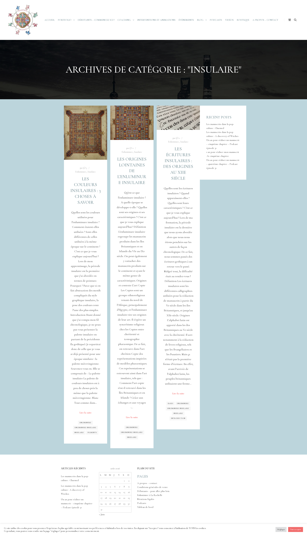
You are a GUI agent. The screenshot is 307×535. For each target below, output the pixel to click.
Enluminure (81, 171)
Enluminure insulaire (85, 428)
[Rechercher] (295, 20)
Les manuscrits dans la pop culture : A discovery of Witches (74, 489)
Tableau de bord (145, 507)
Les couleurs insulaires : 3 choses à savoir (85, 190)
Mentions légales (145, 499)
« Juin (102, 514)
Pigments (92, 433)
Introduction (178, 418)
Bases (170, 403)
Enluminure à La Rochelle (149, 495)
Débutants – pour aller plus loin (153, 491)
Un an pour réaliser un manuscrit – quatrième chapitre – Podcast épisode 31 (222, 164)
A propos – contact (147, 483)
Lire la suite (85, 412)
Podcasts (141, 503)
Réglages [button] (281, 529)
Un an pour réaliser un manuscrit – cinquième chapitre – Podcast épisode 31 (222, 144)
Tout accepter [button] (295, 529)
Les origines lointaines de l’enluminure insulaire (131, 170)
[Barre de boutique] (289, 20)
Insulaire (92, 171)
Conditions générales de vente (152, 487)
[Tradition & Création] (22, 20)
